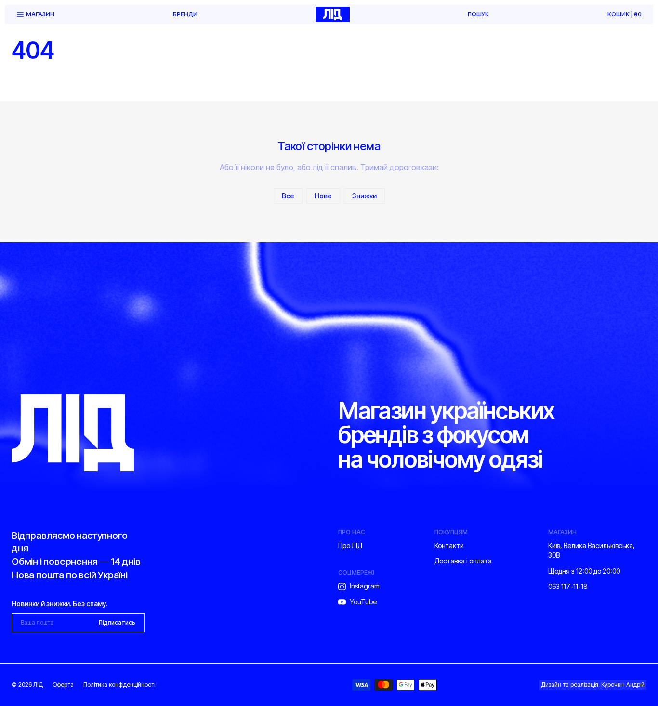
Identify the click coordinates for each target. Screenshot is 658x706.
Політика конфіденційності (119, 684)
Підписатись (117, 622)
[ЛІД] (332, 14)
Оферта (63, 684)
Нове (323, 196)
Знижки (364, 196)
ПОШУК (478, 14)
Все (288, 196)
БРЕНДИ (185, 14)
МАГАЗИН (40, 14)
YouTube (363, 602)
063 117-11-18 (568, 586)
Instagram (365, 586)
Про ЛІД (350, 545)
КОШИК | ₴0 (624, 14)
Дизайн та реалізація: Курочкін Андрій (593, 684)
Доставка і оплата (463, 561)
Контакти (449, 545)
